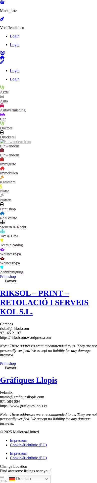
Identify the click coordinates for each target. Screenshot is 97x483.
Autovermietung (13, 110)
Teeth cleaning (11, 245)
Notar (4, 191)
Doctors (6, 128)
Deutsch (23, 479)
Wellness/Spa (10, 254)
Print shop (8, 209)
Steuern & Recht (13, 227)
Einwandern (9, 146)
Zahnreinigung (11, 272)
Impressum (18, 440)
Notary (5, 200)
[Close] (2, 477)
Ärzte (4, 92)
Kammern (8, 182)
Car (3, 119)
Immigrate (8, 164)
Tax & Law (9, 236)
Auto (4, 101)
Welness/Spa (10, 263)
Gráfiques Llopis (28, 380)
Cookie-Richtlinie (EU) (28, 445)
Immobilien (9, 173)
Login (14, 36)
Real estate (8, 218)
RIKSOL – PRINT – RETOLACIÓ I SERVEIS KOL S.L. (44, 302)
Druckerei (8, 137)
